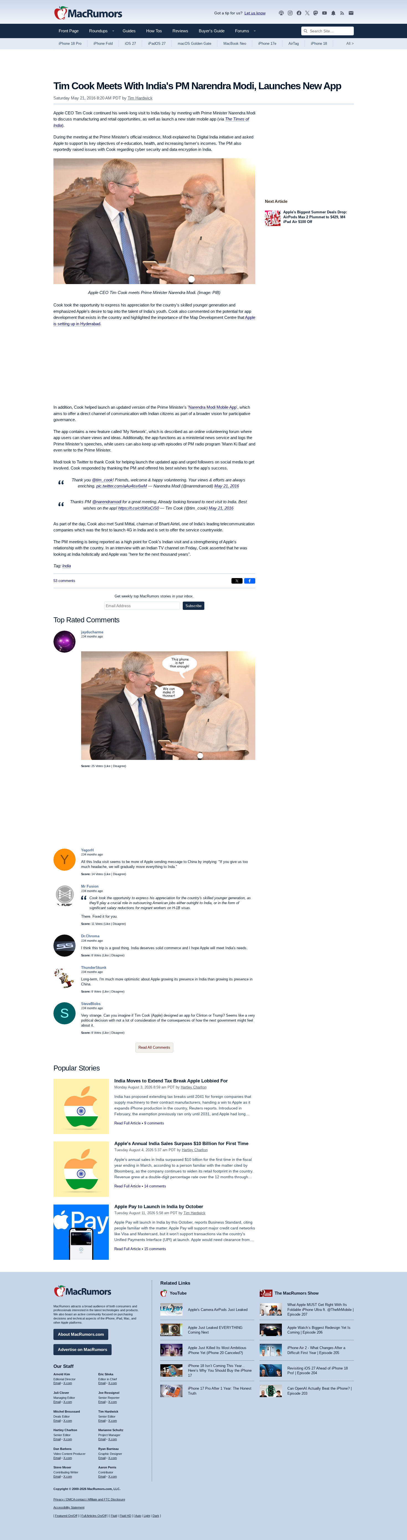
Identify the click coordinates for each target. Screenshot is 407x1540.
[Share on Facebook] (249, 581)
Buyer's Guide (212, 30)
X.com (67, 1383)
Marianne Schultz (110, 1430)
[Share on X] (237, 581)
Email (57, 1383)
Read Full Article (127, 1123)
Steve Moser (62, 1467)
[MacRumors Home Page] (88, 13)
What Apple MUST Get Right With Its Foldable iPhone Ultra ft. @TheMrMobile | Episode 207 (320, 1309)
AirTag (293, 43)
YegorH (87, 850)
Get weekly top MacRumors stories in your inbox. (154, 596)
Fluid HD (125, 1515)
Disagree (119, 766)
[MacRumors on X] (307, 13)
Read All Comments (154, 1047)
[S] (64, 1023)
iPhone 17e (267, 43)
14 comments (155, 1186)
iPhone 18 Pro (70, 43)
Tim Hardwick (140, 98)
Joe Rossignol (108, 1392)
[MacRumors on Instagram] (290, 13)
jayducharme (92, 632)
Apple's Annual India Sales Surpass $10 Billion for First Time (181, 1143)
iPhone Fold (103, 43)
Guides (129, 30)
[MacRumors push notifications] (333, 13)
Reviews (180, 30)
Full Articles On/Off (94, 1515)
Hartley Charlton (194, 1087)
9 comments (154, 1123)
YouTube (178, 1293)
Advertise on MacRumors (82, 1349)
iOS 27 (130, 43)
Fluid (114, 1515)
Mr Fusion (90, 886)
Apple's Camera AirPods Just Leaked (218, 1310)
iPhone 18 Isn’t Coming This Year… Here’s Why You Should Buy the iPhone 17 (220, 1371)
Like (107, 766)
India (66, 565)
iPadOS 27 (157, 43)
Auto (138, 1515)
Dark (156, 1515)
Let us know (255, 13)
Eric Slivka (105, 1374)
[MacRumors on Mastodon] (315, 13)
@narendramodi (106, 501)
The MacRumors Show (297, 1293)
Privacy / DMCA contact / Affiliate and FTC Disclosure (89, 1499)
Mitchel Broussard (66, 1411)
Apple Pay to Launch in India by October (158, 1206)
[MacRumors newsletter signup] (351, 13)
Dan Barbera (62, 1448)
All (350, 43)
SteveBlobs (91, 1004)
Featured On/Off (66, 1515)
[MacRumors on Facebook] (299, 13)
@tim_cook (102, 480)
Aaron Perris (107, 1467)
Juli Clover (61, 1392)
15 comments (155, 1249)
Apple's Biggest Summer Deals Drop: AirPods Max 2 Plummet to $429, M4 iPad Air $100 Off (315, 217)
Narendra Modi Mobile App (212, 407)
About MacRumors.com (81, 1334)
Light (147, 1515)
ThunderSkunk (93, 968)
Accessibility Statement (68, 1507)
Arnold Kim (61, 1374)
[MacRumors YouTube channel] (324, 13)
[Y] (64, 869)
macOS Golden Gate (194, 43)
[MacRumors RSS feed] (342, 13)
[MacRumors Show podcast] (281, 13)
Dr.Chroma (90, 936)
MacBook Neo (234, 43)
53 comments (64, 581)
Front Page (69, 30)
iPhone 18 (319, 43)
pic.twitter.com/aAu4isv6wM (121, 486)
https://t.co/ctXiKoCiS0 (138, 508)
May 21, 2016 (226, 486)
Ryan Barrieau (108, 1448)
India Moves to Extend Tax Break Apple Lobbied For (171, 1080)
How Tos (154, 30)
